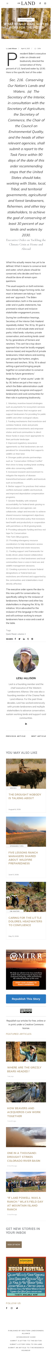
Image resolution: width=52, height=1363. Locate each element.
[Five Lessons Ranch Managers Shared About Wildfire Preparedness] (26, 832)
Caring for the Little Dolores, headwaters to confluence (25, 921)
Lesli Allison (12, 48)
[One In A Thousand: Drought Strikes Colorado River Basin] (26, 1137)
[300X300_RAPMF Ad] (26, 1277)
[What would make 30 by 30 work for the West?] (26, 660)
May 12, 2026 (14, 936)
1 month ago (11, 1121)
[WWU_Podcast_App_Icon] (26, 970)
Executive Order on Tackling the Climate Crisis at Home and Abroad (26, 244)
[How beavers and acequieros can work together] (26, 1092)
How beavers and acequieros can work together (24, 1112)
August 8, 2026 (15, 809)
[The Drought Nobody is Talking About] (26, 774)
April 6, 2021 (25, 48)
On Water (15, 911)
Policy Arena (26, 20)
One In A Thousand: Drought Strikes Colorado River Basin (23, 1157)
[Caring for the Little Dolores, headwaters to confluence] (26, 897)
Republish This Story (26, 998)
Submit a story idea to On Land (26, 1344)
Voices (13, 788)
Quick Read (11, 634)
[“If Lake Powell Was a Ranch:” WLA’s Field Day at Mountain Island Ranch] (26, 1182)
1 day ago (10, 1076)
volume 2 (21, 634)
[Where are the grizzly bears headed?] (26, 1052)
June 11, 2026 (14, 875)
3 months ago (12, 1166)
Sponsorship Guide (26, 1337)
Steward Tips (16, 846)
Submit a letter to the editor (26, 1341)
